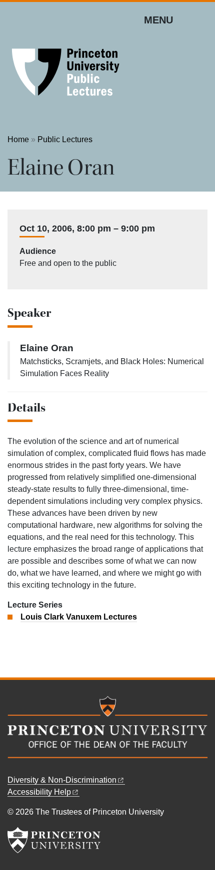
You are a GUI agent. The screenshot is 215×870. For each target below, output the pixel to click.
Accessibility (39, 792)
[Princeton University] (54, 840)
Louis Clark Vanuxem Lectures (78, 617)
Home (18, 139)
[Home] (68, 75)
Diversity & (62, 780)
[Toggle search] (201, 19)
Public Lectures (65, 139)
